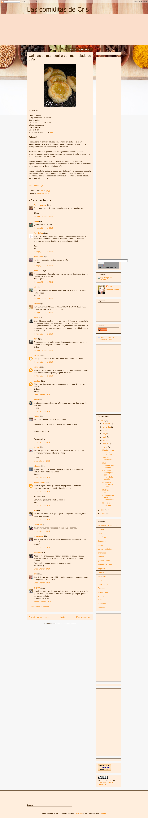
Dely (35, 339)
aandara (37, 381)
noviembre (107, 427)
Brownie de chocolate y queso (107, 484)
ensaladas (102, 553)
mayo (105, 434)
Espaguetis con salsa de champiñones (108, 497)
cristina (37, 304)
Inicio (62, 617)
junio (105, 430)
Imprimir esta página (36, 186)
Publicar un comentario (40, 607)
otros (100, 580)
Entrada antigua (83, 617)
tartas (100, 600)
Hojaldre (101, 568)
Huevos (101, 572)
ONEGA (37, 588)
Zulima (36, 416)
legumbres (102, 576)
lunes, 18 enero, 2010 (42, 395)
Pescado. (101, 588)
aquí (51, 132)
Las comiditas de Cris (58, 9)
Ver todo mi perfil (112, 289)
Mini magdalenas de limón (108, 465)
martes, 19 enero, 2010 (42, 602)
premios (101, 596)
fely (35, 287)
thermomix (102, 604)
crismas (37, 466)
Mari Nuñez (38, 233)
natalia (36, 318)
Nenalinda (38, 552)
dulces (100, 545)
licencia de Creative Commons (105, 783)
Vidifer (36, 221)
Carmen (37, 355)
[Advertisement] (45, 29)
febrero (106, 444)
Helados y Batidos (105, 565)
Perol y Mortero (40, 205)
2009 (103, 510)
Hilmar (36, 400)
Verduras (101, 608)
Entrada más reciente (39, 617)
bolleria (101, 529)
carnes (100, 533)
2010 (103, 421)
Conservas (102, 541)
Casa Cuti (38, 524)
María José (38, 271)
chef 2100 (102, 537)
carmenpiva (38, 536)
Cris (110, 286)
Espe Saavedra (40, 482)
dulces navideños (105, 549)
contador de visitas (105, 339)
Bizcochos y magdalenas (107, 525)
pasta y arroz (103, 584)
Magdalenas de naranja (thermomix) (108, 452)
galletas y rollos (43, 193)
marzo (105, 440)
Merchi (36, 447)
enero (105, 447)
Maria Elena (38, 257)
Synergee (79, 813)
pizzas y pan (103, 592)
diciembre (107, 424)
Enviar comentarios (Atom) (65, 624)
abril (105, 437)
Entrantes (101, 557)
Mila (35, 511)
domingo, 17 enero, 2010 (43, 216)
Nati (35, 574)
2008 (103, 513)
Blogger (103, 813)
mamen (37, 367)
